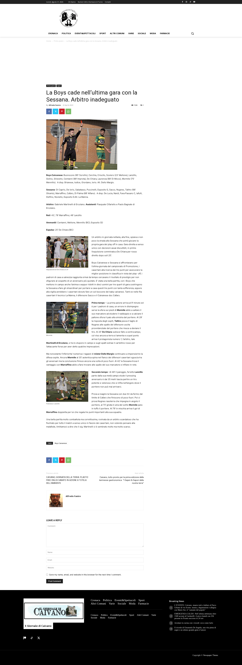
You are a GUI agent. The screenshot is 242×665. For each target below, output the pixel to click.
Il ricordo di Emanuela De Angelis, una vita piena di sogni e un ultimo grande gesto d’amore (195, 629)
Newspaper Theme (210, 655)
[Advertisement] (121, 63)
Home (48, 41)
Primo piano (59, 41)
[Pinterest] (62, 111)
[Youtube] (194, 2)
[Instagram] (186, 2)
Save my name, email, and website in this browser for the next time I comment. (85, 574)
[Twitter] (55, 111)
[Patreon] (24, 638)
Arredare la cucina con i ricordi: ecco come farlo (193, 623)
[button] (192, 33)
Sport (59, 86)
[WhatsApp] (68, 111)
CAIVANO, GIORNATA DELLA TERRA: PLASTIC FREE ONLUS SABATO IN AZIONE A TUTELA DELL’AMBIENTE (67, 480)
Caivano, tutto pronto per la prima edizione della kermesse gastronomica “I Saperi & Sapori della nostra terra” (121, 480)
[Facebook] (182, 2)
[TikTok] (190, 2)
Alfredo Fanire (55, 105)
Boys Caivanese (61, 443)
